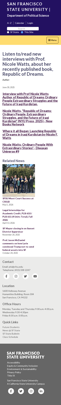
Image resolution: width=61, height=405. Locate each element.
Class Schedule (10, 336)
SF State (14, 32)
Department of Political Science (28, 15)
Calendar (19, 23)
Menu (53, 41)
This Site (28, 32)
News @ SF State (11, 330)
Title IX (11, 375)
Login (30, 23)
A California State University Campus (26, 383)
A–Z (9, 23)
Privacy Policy (14, 372)
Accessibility (13, 362)
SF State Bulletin (11, 333)
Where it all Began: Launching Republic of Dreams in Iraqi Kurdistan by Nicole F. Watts (30, 134)
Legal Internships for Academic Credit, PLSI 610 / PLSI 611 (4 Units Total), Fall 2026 (17, 215)
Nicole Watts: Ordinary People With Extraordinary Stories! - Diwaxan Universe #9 (27, 148)
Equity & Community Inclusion (22, 365)
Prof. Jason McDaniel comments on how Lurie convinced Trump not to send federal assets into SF (18, 245)
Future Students (11, 327)
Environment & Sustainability (21, 369)
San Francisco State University (22, 380)
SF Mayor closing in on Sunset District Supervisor (18, 230)
